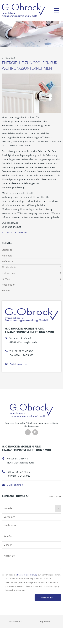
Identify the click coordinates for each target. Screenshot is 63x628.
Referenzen (8, 261)
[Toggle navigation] (56, 9)
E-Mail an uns (16, 364)
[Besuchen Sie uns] (35, 432)
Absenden (47, 597)
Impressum (45, 621)
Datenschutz (15, 621)
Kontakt (6, 290)
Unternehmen (9, 273)
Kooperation (8, 284)
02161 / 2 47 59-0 (24, 351)
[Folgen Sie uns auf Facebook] (28, 432)
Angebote (7, 255)
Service (6, 278)
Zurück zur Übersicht (16, 232)
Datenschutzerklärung (27, 575)
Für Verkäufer (9, 267)
